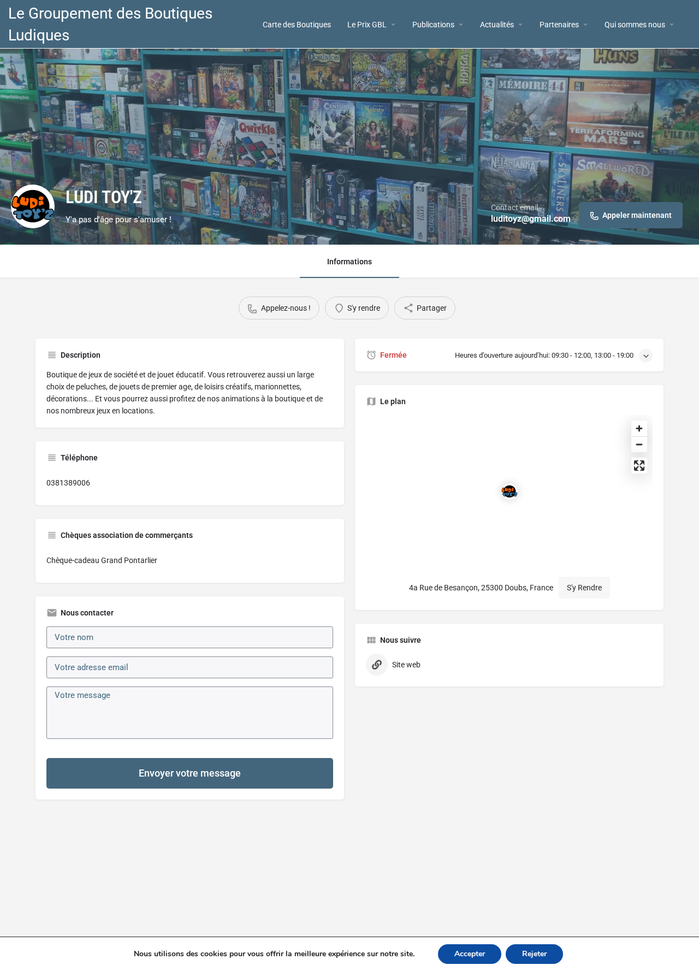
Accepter (469, 954)
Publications (433, 24)
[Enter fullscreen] (639, 465)
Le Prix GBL (367, 24)
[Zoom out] (639, 444)
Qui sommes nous (635, 24)
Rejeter (534, 954)
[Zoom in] (639, 428)
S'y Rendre (584, 587)
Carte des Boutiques (297, 24)
